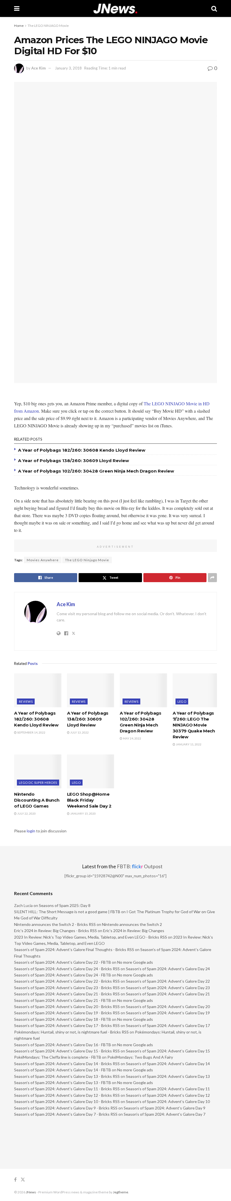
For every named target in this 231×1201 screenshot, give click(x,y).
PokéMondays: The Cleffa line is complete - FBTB (57, 1057)
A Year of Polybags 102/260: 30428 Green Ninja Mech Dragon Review (96, 471)
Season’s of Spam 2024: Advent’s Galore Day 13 (168, 1076)
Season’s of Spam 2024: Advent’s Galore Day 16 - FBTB (62, 1044)
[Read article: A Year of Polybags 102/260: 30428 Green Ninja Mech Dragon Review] (143, 690)
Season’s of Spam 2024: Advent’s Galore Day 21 (168, 993)
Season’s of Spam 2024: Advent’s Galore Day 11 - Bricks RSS (67, 1088)
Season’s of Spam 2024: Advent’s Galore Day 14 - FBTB (62, 1069)
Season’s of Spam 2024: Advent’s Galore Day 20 (168, 1006)
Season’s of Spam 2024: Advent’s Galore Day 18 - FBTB (62, 1019)
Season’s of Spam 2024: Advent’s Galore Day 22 (168, 981)
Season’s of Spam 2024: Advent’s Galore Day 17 (168, 1025)
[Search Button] (214, 8)
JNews (31, 1192)
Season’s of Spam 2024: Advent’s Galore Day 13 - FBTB (62, 1082)
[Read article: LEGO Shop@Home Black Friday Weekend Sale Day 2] (90, 771)
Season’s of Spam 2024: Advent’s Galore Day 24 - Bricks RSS (67, 968)
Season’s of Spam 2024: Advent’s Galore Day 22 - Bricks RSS (67, 981)
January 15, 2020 (83, 813)
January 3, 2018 (68, 68)
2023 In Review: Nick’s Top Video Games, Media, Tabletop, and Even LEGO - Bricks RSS (90, 937)
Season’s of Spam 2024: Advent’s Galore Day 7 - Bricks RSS (65, 1114)
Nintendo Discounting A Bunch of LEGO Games (36, 800)
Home (19, 25)
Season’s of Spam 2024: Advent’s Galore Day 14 (168, 1063)
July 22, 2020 (26, 813)
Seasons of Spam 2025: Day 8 (64, 905)
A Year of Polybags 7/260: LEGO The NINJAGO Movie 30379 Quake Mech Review (194, 724)
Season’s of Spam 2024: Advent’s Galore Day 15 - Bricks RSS (67, 1050)
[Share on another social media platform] (212, 577)
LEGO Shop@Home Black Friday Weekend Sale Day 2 (89, 800)
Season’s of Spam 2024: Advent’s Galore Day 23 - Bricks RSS (67, 987)
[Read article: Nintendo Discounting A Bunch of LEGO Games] (37, 771)
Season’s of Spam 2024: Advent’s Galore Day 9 (164, 1108)
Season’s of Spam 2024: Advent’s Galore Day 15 (168, 1050)
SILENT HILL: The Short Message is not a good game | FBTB (67, 911)
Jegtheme (120, 1192)
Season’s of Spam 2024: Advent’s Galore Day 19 (168, 1012)
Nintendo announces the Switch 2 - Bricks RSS (55, 924)
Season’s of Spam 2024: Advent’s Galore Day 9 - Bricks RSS (65, 1108)
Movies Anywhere (43, 560)
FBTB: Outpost (140, 866)
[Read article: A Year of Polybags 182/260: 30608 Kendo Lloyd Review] (37, 690)
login (31, 830)
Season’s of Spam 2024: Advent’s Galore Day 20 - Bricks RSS (67, 1006)
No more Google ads (135, 962)
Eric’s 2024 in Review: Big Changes (133, 930)
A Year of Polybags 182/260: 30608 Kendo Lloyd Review (81, 450)
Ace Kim (38, 68)
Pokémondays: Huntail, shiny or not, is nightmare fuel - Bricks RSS (71, 1032)
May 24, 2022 (131, 738)
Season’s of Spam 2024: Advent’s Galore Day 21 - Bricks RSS (67, 993)
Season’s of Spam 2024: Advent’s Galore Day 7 (164, 1114)
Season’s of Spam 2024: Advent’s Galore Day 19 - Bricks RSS (67, 1012)
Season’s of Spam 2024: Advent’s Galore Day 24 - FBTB (62, 974)
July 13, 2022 (79, 732)
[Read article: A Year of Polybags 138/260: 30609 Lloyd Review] (90, 690)
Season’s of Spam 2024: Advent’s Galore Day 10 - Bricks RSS (67, 1101)
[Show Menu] (16, 8)
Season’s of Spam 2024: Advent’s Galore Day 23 (168, 987)
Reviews (26, 701)
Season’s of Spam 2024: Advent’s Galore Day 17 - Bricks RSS (67, 1025)
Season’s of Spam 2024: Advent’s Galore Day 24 (168, 968)
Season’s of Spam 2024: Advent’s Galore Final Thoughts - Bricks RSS (74, 949)
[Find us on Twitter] (23, 1179)
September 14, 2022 (31, 732)
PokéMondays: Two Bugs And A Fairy (140, 1057)
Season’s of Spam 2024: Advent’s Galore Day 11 (168, 1088)
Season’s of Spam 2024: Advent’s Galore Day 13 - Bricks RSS (67, 1076)
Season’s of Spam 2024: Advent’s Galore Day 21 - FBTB (62, 1000)
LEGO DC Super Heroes (38, 782)
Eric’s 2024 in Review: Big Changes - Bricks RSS (55, 930)
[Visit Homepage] (115, 9)
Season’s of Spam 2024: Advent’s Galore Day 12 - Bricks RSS (67, 1095)
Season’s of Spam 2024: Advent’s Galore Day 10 (168, 1101)
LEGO (181, 701)
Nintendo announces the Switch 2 (132, 924)
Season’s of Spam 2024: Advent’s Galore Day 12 (168, 1095)
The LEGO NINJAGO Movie (48, 25)
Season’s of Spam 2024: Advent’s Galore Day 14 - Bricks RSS (67, 1063)
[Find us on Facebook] (15, 1179)
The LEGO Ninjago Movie (87, 560)
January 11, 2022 (188, 744)
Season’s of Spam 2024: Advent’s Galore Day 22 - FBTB (62, 962)
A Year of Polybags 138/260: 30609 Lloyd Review (73, 460)
